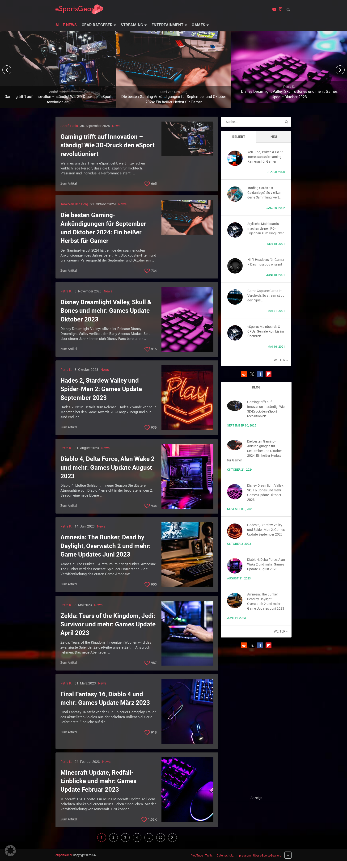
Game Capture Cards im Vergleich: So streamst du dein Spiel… (265, 295)
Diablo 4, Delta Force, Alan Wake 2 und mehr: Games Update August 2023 (107, 467)
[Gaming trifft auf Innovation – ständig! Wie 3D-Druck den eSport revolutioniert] (187, 139)
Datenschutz (224, 855)
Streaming (132, 25)
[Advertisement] (256, 724)
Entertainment (168, 25)
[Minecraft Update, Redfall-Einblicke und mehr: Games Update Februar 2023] (187, 789)
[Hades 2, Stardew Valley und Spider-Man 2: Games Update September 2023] (187, 397)
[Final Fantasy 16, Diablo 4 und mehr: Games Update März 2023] (187, 711)
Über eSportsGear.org (267, 855)
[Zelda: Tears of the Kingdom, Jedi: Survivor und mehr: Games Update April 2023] (187, 633)
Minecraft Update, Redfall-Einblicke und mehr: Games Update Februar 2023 (98, 781)
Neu (274, 137)
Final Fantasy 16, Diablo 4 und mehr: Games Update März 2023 (105, 698)
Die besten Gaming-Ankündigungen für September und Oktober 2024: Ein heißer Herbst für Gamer (103, 227)
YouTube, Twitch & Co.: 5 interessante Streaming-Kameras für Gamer (265, 156)
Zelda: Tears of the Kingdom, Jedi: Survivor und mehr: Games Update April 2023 (108, 624)
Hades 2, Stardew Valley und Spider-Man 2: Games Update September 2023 (101, 389)
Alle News (66, 25)
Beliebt (238, 137)
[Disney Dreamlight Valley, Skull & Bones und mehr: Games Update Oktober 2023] (187, 319)
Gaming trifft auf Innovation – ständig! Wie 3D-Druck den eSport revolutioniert (107, 145)
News (116, 126)
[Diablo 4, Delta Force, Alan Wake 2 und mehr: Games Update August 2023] (187, 476)
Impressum (243, 855)
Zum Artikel (68, 183)
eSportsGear (63, 855)
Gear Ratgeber (97, 25)
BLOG (256, 387)
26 (160, 837)
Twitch (209, 855)
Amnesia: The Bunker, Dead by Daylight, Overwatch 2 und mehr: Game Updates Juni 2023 (105, 546)
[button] (244, 374)
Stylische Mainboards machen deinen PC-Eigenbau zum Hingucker (265, 228)
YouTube (197, 855)
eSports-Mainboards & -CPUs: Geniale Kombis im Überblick (265, 331)
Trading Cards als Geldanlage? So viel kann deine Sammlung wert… (265, 192)
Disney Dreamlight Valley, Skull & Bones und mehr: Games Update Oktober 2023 (105, 311)
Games (198, 25)
